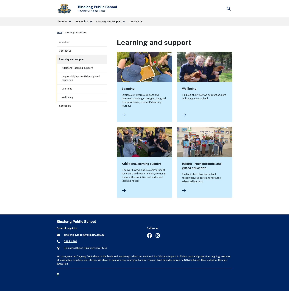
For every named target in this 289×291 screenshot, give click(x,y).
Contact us (65, 50)
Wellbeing (189, 89)
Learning (128, 89)
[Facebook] (149, 237)
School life (65, 105)
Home (59, 32)
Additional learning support (141, 164)
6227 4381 (70, 241)
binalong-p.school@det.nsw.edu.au (84, 234)
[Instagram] (157, 237)
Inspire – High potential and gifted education (202, 166)
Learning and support (71, 59)
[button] (63, 21)
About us (64, 42)
